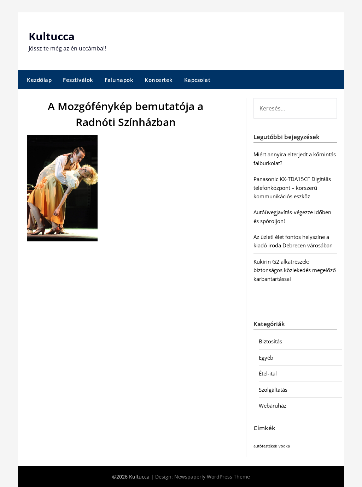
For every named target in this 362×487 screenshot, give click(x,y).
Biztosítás (270, 341)
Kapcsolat (197, 79)
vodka (284, 446)
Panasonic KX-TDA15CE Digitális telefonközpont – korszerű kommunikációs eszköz (292, 187)
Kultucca (52, 36)
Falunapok (119, 79)
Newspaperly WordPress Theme (212, 476)
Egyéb (266, 357)
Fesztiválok (78, 79)
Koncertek (159, 79)
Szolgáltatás (273, 389)
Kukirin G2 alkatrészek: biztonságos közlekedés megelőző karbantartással (294, 270)
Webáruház (272, 405)
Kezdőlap (39, 79)
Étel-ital (268, 373)
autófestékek (265, 446)
